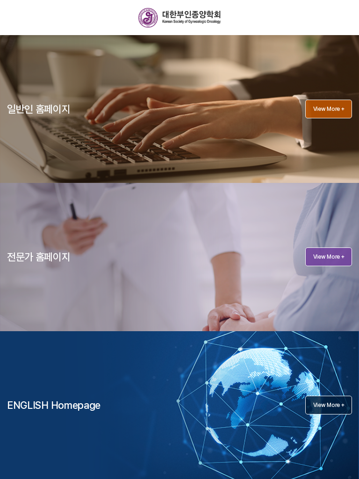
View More (329, 109)
